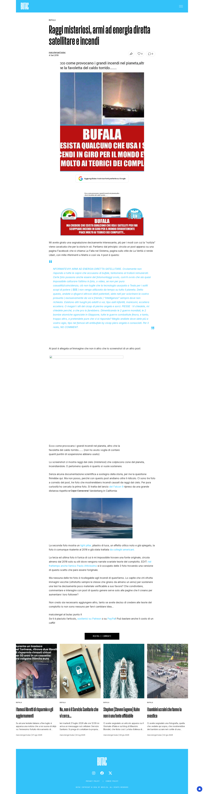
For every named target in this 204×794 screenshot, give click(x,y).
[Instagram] (93, 773)
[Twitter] (110, 773)
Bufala (19, 702)
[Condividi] (131, 54)
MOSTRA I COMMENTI (102, 636)
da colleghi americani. (122, 549)
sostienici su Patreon (89, 618)
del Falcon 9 (116, 486)
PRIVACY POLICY (93, 781)
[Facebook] (102, 773)
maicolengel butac (57, 52)
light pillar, (86, 545)
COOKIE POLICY (112, 781)
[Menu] (181, 6)
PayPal (111, 618)
